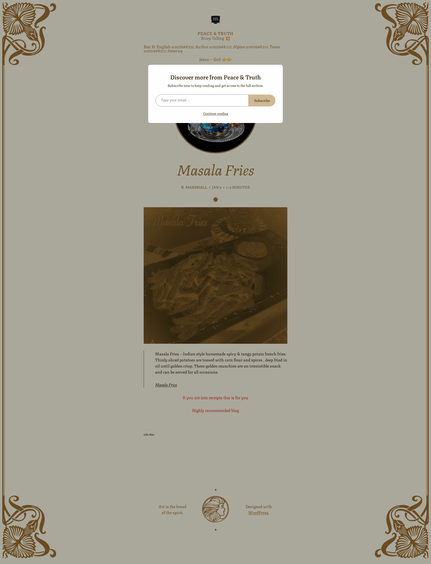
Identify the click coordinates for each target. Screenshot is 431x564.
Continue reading (215, 113)
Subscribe (262, 100)
